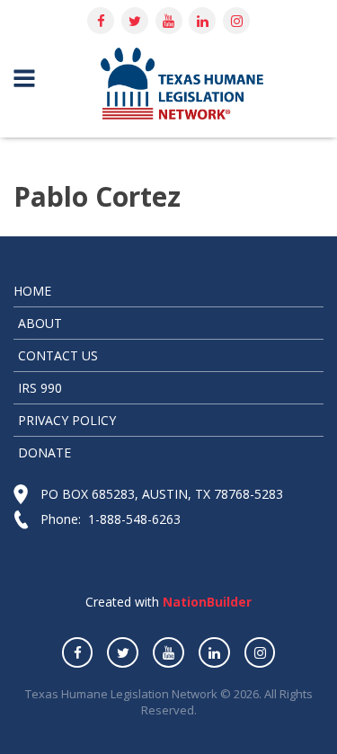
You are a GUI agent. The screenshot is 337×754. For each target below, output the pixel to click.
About (40, 323)
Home (32, 290)
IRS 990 (40, 387)
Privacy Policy (67, 420)
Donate (44, 452)
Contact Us (58, 355)
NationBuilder (205, 601)
